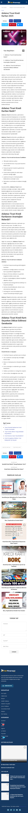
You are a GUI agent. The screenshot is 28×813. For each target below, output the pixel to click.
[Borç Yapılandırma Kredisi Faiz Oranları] (14, 600)
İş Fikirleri (3, 731)
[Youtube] (17, 810)
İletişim (3, 698)
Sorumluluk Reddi (5, 708)
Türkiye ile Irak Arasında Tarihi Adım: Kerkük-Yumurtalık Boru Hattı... (17, 778)
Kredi (2, 725)
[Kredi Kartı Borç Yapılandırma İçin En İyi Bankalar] (14, 554)
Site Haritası (4, 714)
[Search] (26, 2)
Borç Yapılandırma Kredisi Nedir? (14, 520)
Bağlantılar (5, 690)
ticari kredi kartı (17, 447)
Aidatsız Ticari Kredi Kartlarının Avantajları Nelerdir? (13, 61)
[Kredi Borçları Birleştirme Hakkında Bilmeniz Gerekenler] (14, 577)
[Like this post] (11, 20)
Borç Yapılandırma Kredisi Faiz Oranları (14, 610)
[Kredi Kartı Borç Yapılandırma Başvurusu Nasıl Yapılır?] (14, 531)
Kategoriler (5, 717)
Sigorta (3, 728)
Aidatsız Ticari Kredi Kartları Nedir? (12, 56)
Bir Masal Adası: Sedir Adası (8, 764)
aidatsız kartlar (6, 447)
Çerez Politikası (5, 706)
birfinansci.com (22, 806)
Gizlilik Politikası (5, 701)
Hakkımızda (4, 696)
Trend (2, 738)
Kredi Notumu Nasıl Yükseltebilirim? (14, 436)
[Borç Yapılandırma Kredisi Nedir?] (14, 510)
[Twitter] (11, 810)
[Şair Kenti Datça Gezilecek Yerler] (14, 753)
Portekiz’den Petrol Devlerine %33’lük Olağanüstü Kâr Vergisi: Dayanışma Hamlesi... (18, 787)
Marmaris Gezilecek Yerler (7, 767)
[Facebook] (8, 810)
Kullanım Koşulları (5, 703)
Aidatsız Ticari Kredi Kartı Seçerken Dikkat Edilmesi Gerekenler (12, 67)
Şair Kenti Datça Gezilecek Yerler (9, 760)
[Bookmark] (24, 480)
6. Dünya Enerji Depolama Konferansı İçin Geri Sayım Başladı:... (16, 796)
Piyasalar (3, 733)
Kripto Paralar (4, 736)
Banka (2, 723)
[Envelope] (20, 810)
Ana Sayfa (4, 7)
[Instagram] (14, 810)
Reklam (3, 711)
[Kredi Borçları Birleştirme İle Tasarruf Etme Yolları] (14, 487)
